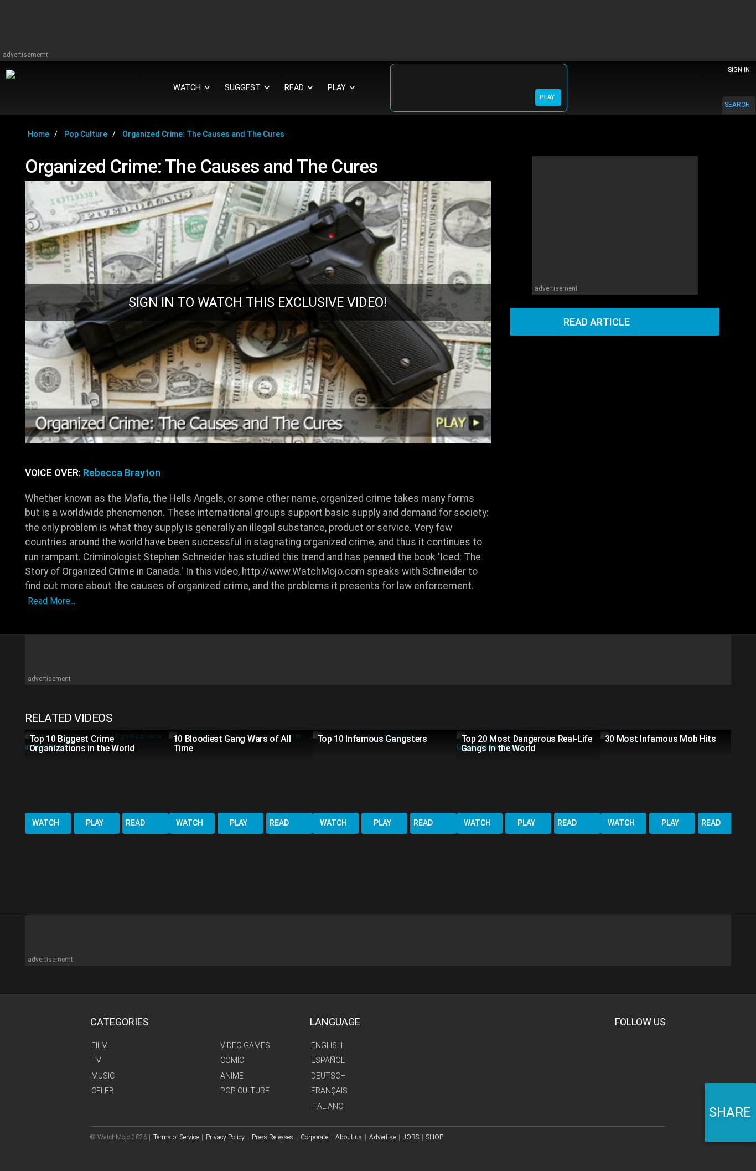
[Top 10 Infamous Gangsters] (385, 770)
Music (103, 1075)
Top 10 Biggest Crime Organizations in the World (81, 744)
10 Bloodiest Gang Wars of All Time (232, 744)
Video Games (245, 1045)
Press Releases (272, 1137)
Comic (232, 1060)
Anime (232, 1075)
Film (99, 1045)
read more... (51, 601)
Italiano (327, 1106)
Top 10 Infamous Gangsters (372, 739)
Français (329, 1090)
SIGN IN (739, 70)
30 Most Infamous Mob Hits (660, 739)
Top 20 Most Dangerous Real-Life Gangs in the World (526, 744)
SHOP (434, 1137)
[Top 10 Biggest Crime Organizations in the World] (97, 770)
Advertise (382, 1137)
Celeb (102, 1090)
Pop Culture (245, 1090)
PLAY (547, 97)
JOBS (411, 1137)
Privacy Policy (225, 1137)
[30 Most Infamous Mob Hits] (672, 770)
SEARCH (737, 105)
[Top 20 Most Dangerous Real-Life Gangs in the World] (528, 770)
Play (94, 822)
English (327, 1045)
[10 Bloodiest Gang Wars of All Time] (241, 770)
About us (348, 1137)
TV (96, 1060)
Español (328, 1060)
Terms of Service (176, 1137)
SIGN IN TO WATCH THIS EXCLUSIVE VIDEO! (257, 302)
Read (135, 822)
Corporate (314, 1137)
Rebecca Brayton (121, 472)
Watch (45, 822)
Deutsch (328, 1075)
